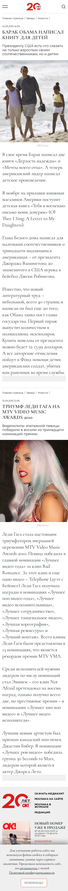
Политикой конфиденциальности (31, 873)
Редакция (42, 812)
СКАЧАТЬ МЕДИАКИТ (49, 793)
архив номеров (43, 841)
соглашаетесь (28, 868)
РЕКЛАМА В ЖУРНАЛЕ (43, 805)
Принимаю (33, 883)
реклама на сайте (49, 798)
